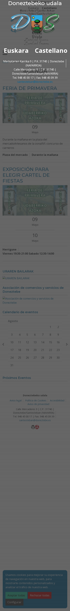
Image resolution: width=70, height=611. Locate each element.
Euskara (16, 50)
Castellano (51, 50)
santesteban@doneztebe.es (35, 82)
